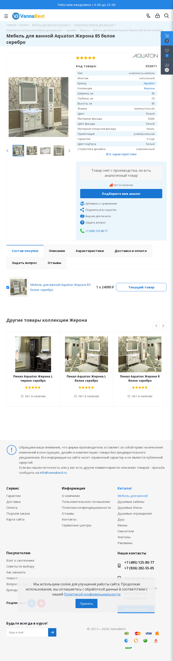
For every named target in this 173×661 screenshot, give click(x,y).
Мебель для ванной (133, 496)
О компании (71, 496)
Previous (8, 151)
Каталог (125, 488)
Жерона (149, 88)
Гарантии (13, 496)
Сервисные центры (76, 525)
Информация (73, 488)
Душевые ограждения (135, 513)
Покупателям (18, 553)
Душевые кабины (131, 501)
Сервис (12, 488)
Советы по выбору (20, 566)
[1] (78, 58)
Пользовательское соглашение (86, 501)
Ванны (122, 525)
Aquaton (149, 83)
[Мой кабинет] (157, 16)
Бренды (12, 590)
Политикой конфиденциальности (92, 594)
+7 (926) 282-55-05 (139, 568)
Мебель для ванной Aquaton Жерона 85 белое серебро (60, 287)
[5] (94, 58)
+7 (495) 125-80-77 (96, 231)
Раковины (125, 543)
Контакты (69, 519)
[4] (90, 58)
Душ (121, 519)
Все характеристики (121, 154)
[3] (86, 58)
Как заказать (16, 572)
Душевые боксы (130, 507)
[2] (82, 58)
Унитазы (124, 537)
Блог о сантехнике (20, 560)
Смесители (126, 531)
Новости (12, 578)
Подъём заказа (18, 513)
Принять (86, 603)
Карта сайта (15, 519)
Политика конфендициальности (86, 507)
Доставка (13, 501)
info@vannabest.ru (53, 472)
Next (69, 151)
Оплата (11, 507)
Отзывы (68, 513)
